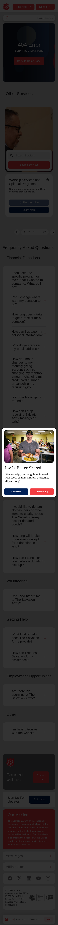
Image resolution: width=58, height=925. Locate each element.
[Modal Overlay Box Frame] (29, 462)
